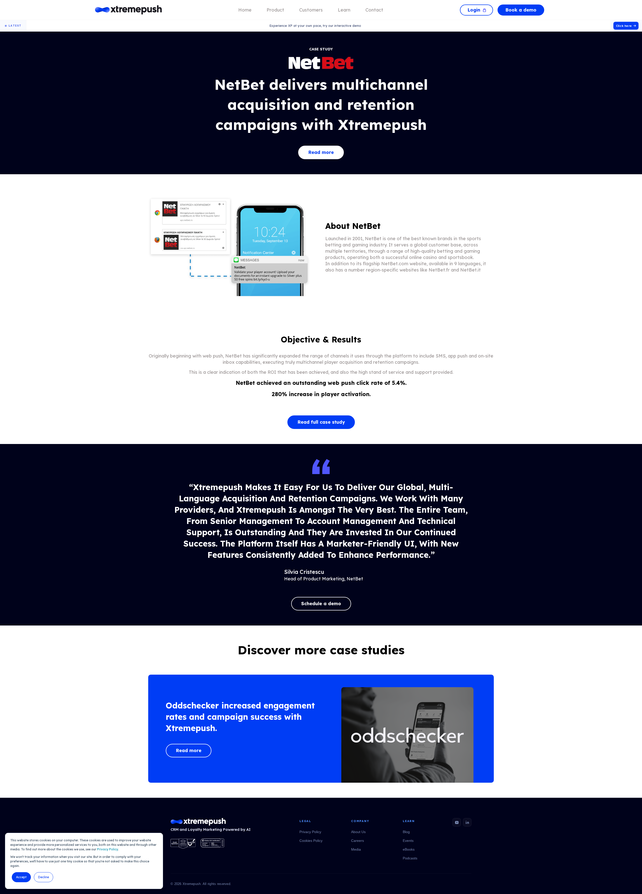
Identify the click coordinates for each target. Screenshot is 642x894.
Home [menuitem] (245, 10)
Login (473, 10)
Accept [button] (21, 877)
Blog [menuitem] (406, 832)
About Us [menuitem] (358, 832)
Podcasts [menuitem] (410, 858)
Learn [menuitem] (344, 10)
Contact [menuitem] (374, 10)
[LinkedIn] (467, 822)
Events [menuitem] (408, 841)
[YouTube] (456, 822)
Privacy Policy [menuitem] (310, 832)
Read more (321, 152)
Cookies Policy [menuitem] (311, 841)
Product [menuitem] (275, 10)
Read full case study (321, 422)
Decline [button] (43, 877)
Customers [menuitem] (311, 10)
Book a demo (520, 10)
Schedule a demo (321, 603)
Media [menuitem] (356, 849)
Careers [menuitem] (357, 841)
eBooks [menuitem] (409, 849)
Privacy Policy (107, 849)
